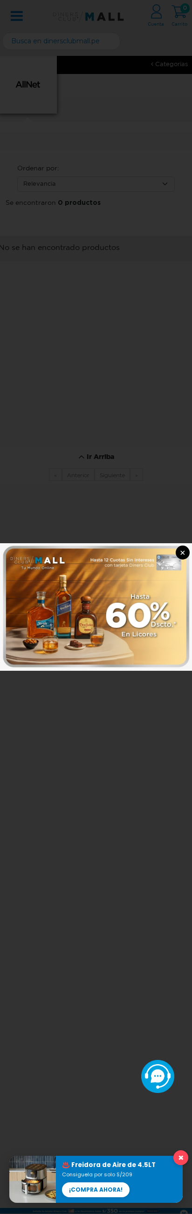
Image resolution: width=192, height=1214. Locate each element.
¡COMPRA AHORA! (96, 1190)
